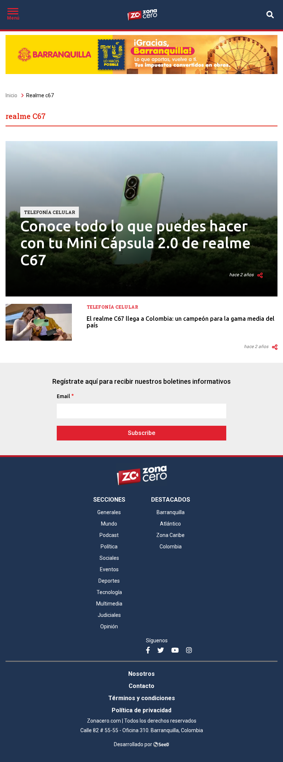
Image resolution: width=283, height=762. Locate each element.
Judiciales (109, 615)
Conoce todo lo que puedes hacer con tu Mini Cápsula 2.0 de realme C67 (135, 243)
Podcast (109, 535)
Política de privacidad (141, 710)
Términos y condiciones (141, 698)
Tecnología (109, 592)
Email (63, 396)
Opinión (109, 626)
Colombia (171, 546)
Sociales (109, 558)
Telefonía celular (49, 212)
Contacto (141, 685)
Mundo (109, 523)
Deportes (109, 580)
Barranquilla (171, 512)
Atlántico (170, 523)
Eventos (109, 569)
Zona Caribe (170, 535)
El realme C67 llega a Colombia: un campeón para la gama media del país (181, 322)
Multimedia (109, 603)
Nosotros (141, 673)
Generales (109, 512)
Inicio (11, 95)
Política (109, 546)
